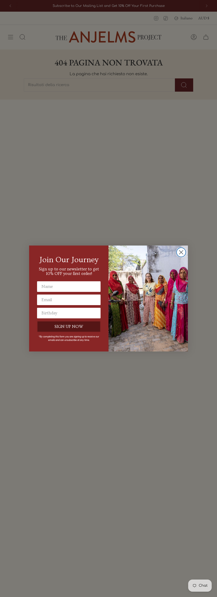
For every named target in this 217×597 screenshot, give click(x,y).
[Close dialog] (181, 252)
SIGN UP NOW (69, 326)
